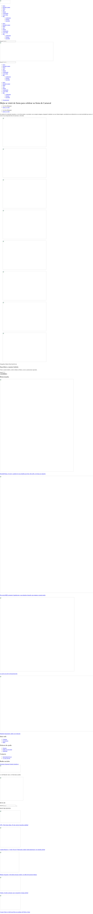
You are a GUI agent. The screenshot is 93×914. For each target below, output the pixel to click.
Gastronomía (5, 13)
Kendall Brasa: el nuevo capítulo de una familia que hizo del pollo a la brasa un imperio (23, 473)
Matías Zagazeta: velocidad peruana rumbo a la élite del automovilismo (18, 874)
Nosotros (7, 19)
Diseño (4, 11)
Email (1, 372)
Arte (4, 10)
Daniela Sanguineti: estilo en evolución (10, 733)
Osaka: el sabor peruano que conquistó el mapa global (14, 893)
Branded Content (6, 7)
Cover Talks (5, 14)
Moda (4, 8)
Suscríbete (7, 20)
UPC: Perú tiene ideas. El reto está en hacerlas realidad (14, 825)
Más (4, 16)
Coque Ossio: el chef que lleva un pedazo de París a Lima (15, 912)
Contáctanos (8, 17)
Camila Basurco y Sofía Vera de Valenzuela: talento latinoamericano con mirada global (22, 849)
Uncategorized (6, 100)
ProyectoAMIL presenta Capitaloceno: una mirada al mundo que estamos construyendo (22, 595)
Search (1, 41)
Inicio (4, 5)
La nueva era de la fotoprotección (8, 673)
